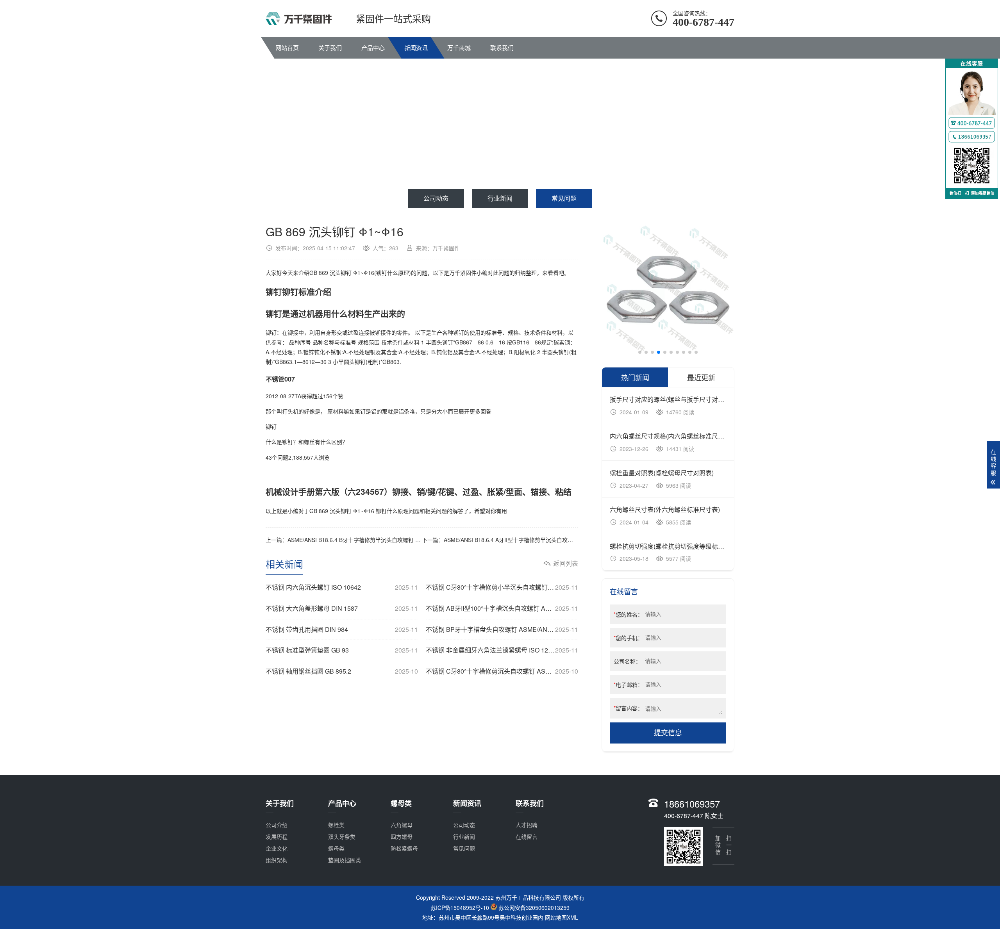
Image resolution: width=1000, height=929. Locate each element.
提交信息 (668, 733)
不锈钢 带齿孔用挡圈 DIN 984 (342, 629)
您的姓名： (628, 614)
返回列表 (565, 563)
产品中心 (373, 47)
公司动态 (435, 198)
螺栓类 (336, 825)
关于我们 (330, 47)
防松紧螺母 (404, 848)
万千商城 (459, 47)
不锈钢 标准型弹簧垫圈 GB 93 (342, 650)
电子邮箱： (628, 684)
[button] (639, 352)
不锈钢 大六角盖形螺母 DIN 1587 (342, 608)
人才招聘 (527, 825)
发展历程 (277, 836)
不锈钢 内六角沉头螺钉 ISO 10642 (342, 587)
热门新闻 (635, 377)
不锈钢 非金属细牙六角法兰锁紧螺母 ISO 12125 (502, 650)
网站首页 (287, 47)
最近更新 (701, 377)
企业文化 (277, 848)
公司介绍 (277, 825)
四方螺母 (401, 836)
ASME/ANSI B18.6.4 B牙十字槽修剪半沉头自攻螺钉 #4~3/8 (360, 540)
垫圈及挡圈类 (344, 860)
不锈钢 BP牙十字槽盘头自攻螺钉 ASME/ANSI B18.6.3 (502, 629)
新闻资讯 (416, 47)
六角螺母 (401, 825)
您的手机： (628, 638)
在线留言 (527, 836)
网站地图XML (561, 917)
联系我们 (502, 47)
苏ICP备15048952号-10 (459, 907)
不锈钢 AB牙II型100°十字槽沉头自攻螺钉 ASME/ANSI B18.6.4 (502, 608)
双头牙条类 (341, 836)
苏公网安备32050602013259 (534, 907)
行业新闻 (500, 198)
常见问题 (564, 198)
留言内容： (628, 708)
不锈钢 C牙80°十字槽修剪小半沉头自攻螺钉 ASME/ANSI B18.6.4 (502, 587)
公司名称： (627, 661)
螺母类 (336, 848)
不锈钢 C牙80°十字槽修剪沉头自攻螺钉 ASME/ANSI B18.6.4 (502, 671)
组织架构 (277, 860)
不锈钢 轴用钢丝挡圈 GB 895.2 (342, 671)
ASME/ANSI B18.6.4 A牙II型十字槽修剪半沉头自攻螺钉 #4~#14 (521, 540)
